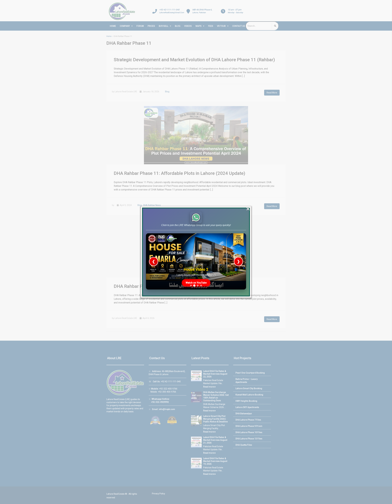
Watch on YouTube (196, 282)
